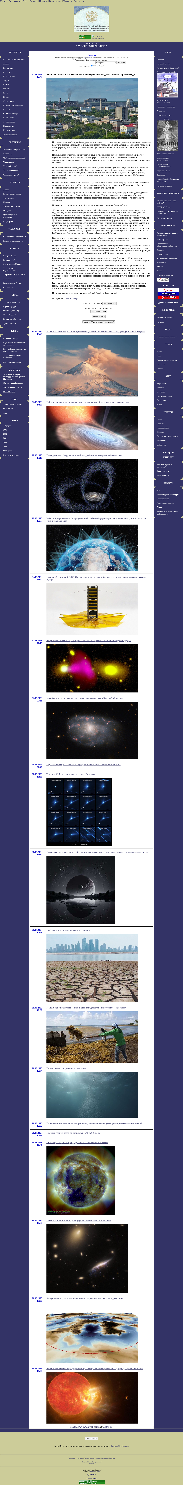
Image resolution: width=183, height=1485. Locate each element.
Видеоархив (8, 221)
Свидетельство (87, 57)
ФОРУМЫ (14, 295)
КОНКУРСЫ (14, 370)
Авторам (160, 388)
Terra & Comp (70, 298)
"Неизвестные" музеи (11, 206)
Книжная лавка (9, 130)
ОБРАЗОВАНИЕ (168, 226)
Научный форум (9, 306)
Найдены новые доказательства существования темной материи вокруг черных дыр (87, 402)
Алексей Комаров (94, 1471)
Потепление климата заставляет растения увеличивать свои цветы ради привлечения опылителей (94, 1123)
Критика (6, 109)
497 (97, 1427)
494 (85, 1427)
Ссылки (97, 1458)
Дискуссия (79, 1)
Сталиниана (8, 287)
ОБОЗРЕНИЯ (15, 142)
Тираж (159, 405)
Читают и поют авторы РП (167, 337)
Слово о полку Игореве (12, 264)
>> (112, 1427)
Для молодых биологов (168, 302)
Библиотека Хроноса (165, 317)
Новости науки (163, 499)
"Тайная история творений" (14, 158)
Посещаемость (163, 428)
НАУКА (168, 52)
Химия (159, 271)
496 (93, 1427)
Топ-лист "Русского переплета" (164, 466)
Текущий (7, 426)
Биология (160, 250)
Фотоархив (7, 451)
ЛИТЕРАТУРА (15, 52)
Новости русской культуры (14, 60)
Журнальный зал (10, 135)
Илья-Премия (9, 392)
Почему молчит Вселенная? (168, 68)
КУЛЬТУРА (15, 182)
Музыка (6, 202)
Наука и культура (164, 115)
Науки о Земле (162, 254)
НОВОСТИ (168, 483)
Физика (160, 267)
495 (89, 1427)
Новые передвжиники (12, 194)
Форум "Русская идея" (12, 311)
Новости (43, 1)
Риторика (7, 210)
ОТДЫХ (168, 344)
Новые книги (8, 118)
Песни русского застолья (167, 360)
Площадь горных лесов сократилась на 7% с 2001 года (73, 1133)
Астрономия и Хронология (14, 275)
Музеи (159, 352)
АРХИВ (15, 420)
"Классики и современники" (14, 149)
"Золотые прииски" (11, 170)
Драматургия (8, 101)
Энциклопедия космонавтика (163, 159)
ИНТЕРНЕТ (168, 457)
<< (70, 1427)
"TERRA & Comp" (164, 207)
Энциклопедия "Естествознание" (164, 165)
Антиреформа (162, 239)
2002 (5, 434)
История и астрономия (166, 107)
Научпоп (160, 322)
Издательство (8, 126)
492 (78, 1427)
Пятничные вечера (10, 338)
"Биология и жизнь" (164, 218)
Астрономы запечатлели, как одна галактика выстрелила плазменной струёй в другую (88, 640)
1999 (5, 446)
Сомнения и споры (10, 113)
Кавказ (6, 84)
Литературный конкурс (13, 383)
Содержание (15, 1)
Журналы (160, 432)
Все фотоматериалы (11, 455)
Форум (6, 413)
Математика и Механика (167, 258)
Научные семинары (164, 186)
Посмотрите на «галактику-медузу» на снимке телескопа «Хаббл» (78, 1220)
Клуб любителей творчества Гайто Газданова (14, 350)
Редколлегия (162, 383)
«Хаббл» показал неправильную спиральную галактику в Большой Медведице (85, 698)
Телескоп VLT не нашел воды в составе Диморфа (70, 774)
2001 (5, 438)
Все (158, 490)
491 (74, 1427)
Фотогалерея (8, 198)
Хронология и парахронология (9, 269)
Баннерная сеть (163, 471)
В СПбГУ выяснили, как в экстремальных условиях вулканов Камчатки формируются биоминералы (95, 331)
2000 (5, 442)
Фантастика (8, 408)
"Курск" (6, 80)
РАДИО (168, 329)
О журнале (161, 392)
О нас (25, 1)
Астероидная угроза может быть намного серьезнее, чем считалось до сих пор (84, 1298)
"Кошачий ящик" (10, 166)
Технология (161, 262)
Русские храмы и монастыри (10, 216)
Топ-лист (67, 1)
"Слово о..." (7, 154)
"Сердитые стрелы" (11, 175)
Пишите (34, 1)
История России (9, 256)
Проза (5, 93)
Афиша (6, 64)
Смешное (160, 369)
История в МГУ (9, 260)
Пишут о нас (162, 400)
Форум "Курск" (9, 315)
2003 (5, 430)
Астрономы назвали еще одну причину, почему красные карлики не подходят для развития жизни (94, 1368)
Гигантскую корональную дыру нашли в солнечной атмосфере (77, 1142)
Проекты (160, 424)
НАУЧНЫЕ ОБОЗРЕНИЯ (168, 193)
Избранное (161, 440)
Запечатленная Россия (12, 283)
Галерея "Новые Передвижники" (91, 1462)
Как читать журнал (164, 396)
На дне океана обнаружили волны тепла (66, 1068)
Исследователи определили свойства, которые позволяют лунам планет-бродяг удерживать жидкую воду (98, 852)
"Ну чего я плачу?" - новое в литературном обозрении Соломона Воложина (83, 764)
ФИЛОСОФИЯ (14, 229)
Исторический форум (12, 319)
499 (105, 1427)
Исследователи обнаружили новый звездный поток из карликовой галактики (84, 455)
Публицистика (9, 76)
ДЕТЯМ (14, 399)
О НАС (168, 376)
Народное (161, 364)
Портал (3, 1)
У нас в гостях (9, 122)
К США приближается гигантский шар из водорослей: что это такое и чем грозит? (86, 1007)
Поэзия (6, 97)
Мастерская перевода (12, 362)
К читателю (8, 68)
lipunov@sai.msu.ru (120, 1446)
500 (109, 1427)
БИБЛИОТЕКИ (168, 310)
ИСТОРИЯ (14, 248)
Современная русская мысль (14, 236)
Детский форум (9, 323)
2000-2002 (168, 119)
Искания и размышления (13, 105)
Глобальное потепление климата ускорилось (68, 930)
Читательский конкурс (12, 387)
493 (82, 1427)
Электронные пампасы (12, 404)
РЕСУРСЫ (168, 412)
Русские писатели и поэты (167, 436)
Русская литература (165, 275)
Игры (159, 356)
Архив (92, 1458)
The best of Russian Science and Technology (167, 513)
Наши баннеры (163, 476)
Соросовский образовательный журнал (167, 245)
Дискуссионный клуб (11, 302)
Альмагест (7, 279)
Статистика (104, 1458)
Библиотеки (161, 445)
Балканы (6, 89)
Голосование (55, 1)
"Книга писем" (9, 162)
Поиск (159, 419)
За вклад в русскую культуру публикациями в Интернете (14, 376)
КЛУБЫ (14, 331)
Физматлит (161, 175)
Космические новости (165, 154)
